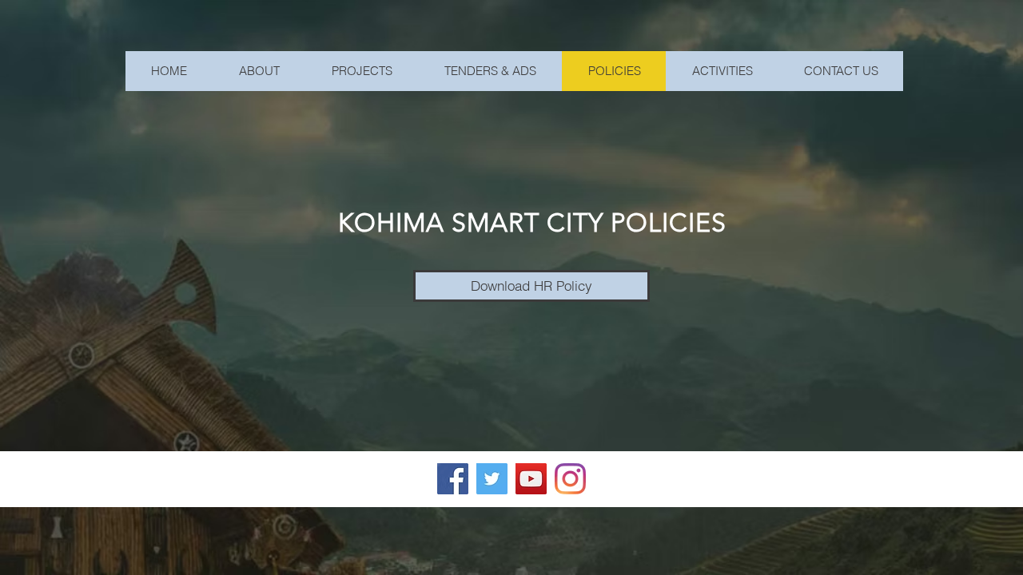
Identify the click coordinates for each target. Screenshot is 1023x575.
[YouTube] (531, 478)
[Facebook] (452, 478)
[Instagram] (570, 478)
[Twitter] (492, 478)
